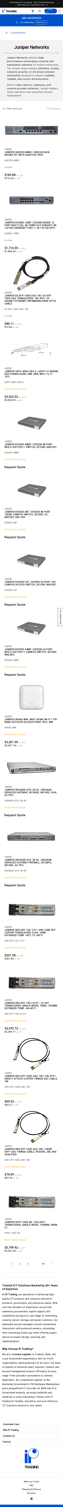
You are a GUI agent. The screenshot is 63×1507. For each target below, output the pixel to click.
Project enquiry (41, 22)
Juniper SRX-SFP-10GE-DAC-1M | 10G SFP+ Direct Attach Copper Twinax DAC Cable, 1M (31, 1079)
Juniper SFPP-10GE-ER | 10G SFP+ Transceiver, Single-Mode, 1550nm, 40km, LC (31, 1225)
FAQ (31, 1485)
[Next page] (51, 1264)
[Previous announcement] (5, 4)
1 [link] (11, 1263)
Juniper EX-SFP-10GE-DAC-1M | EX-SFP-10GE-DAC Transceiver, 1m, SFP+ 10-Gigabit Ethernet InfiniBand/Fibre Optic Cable (30, 299)
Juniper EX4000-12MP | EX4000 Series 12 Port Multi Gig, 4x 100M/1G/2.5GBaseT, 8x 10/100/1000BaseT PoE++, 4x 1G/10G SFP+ (31, 225)
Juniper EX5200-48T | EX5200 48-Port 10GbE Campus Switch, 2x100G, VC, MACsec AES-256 (27, 515)
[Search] (40, 11)
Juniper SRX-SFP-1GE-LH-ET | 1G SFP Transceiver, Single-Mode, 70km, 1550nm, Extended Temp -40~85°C (31, 1006)
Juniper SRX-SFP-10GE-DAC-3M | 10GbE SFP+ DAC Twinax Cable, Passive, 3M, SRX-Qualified (31, 1152)
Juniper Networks (18, 33)
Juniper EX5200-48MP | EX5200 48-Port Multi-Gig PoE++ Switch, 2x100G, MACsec (31, 445)
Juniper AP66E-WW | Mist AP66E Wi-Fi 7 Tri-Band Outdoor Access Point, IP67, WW (31, 720)
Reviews (31, 1493)
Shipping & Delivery (31, 1489)
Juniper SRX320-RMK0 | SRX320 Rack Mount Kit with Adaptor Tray (27, 153)
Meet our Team (31, 1481)
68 (43, 1264)
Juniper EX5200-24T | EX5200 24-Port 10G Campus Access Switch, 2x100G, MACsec (31, 583)
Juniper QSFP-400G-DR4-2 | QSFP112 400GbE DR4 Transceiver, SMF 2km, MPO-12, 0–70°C (31, 374)
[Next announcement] (57, 4)
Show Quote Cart (60, 617)
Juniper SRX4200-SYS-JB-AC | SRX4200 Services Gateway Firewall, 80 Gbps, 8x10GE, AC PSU (28, 863)
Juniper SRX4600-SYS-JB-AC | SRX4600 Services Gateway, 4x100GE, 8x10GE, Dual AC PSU (31, 793)
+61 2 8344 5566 (26, 22)
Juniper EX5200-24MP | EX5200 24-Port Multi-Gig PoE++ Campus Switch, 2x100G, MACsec (31, 652)
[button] (60, 11)
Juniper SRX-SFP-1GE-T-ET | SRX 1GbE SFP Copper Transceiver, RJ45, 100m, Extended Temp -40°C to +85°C (30, 933)
